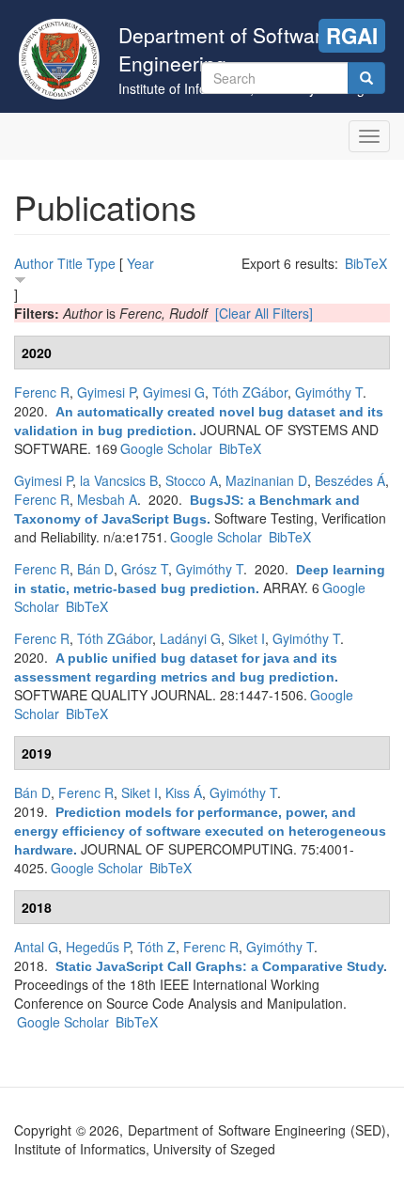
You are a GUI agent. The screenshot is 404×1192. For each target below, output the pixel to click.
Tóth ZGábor (249, 392)
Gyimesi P (106, 392)
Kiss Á (183, 792)
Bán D (95, 568)
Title (70, 263)
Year (140, 263)
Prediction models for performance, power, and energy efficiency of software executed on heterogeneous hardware (200, 831)
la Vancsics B (119, 480)
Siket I (246, 638)
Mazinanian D (266, 480)
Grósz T (144, 568)
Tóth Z (156, 946)
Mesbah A (107, 499)
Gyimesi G (174, 392)
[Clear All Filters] (264, 313)
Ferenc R (42, 392)
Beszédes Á (350, 480)
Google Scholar (166, 448)
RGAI (352, 36)
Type (101, 263)
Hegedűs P (98, 946)
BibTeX (366, 263)
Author (34, 263)
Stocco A (191, 480)
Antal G (36, 946)
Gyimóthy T (329, 392)
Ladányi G (190, 638)
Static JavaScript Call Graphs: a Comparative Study (219, 966)
